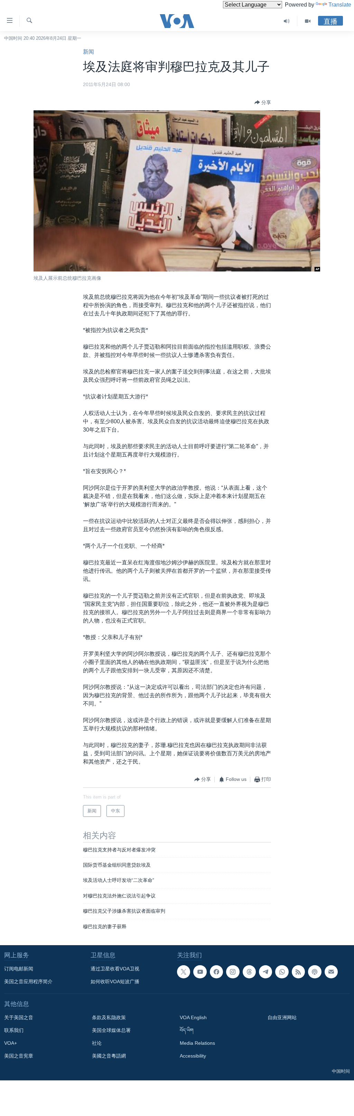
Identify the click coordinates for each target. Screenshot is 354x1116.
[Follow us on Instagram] (232, 971)
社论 (97, 1043)
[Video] (307, 21)
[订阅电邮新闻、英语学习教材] (331, 971)
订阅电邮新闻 (18, 968)
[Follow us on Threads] (249, 971)
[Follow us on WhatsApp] (281, 971)
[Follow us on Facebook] (216, 971)
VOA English (193, 1017)
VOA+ (10, 1043)
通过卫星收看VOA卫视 (115, 968)
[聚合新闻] (298, 971)
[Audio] (286, 21)
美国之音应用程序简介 (28, 981)
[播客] (314, 971)
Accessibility (193, 1056)
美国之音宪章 (18, 1056)
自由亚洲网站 (282, 1017)
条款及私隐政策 (109, 1017)
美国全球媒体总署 (111, 1030)
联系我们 (14, 1030)
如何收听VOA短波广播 (115, 981)
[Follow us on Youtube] (199, 971)
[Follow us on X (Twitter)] (183, 971)
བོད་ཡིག (187, 1030)
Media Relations (197, 1043)
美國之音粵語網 (109, 1056)
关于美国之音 (18, 1017)
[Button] (262, 102)
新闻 (88, 52)
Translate (339, 5)
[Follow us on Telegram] (265, 971)
